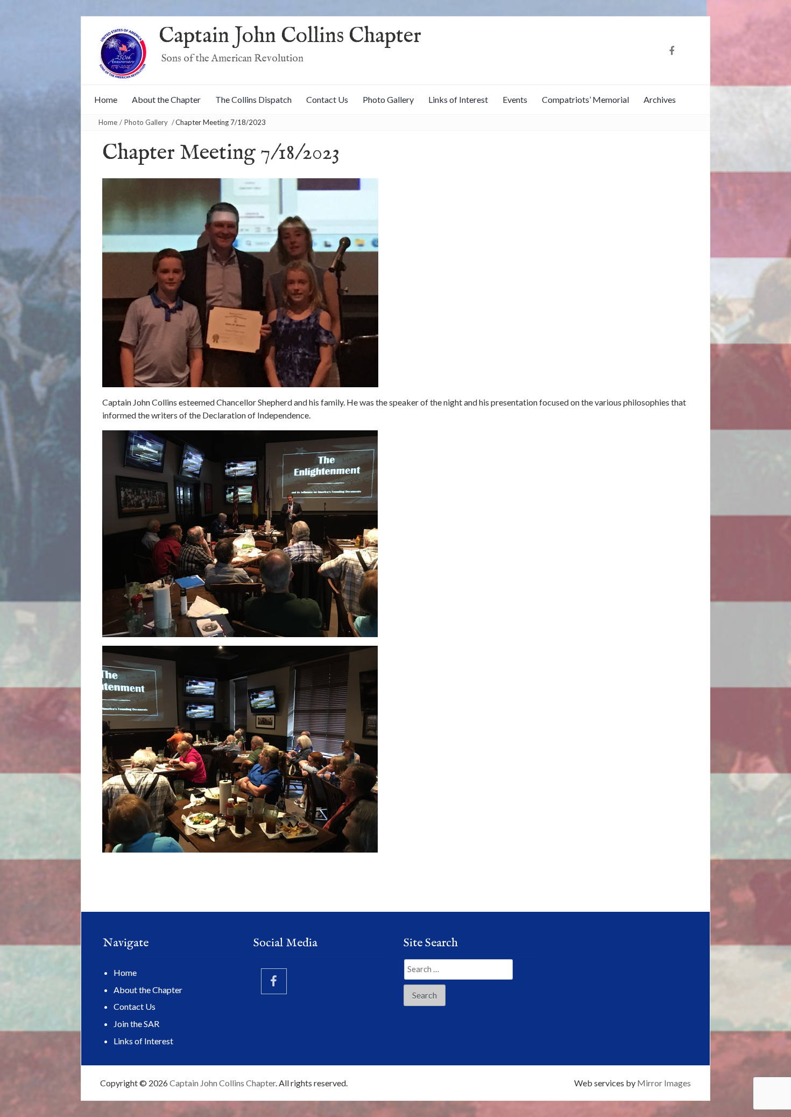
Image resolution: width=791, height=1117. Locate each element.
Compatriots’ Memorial (585, 99)
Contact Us (327, 99)
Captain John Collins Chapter (290, 36)
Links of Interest (458, 99)
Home (105, 99)
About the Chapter (166, 99)
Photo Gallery (388, 99)
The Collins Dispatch (253, 99)
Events (515, 99)
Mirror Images (664, 1083)
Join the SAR (136, 1023)
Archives (660, 99)
